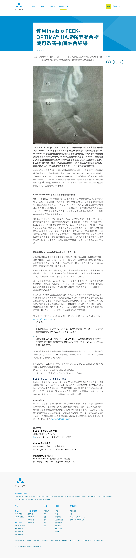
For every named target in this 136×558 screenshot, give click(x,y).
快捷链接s (74, 506)
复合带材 (30, 514)
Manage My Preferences (77, 517)
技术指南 (58, 526)
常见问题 (58, 517)
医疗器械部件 (19, 531)
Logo (20, 482)
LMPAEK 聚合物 (19, 517)
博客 (56, 511)
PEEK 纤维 (31, 517)
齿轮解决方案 (19, 528)
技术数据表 (58, 523)
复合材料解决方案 (20, 525)
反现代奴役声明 (55, 540)
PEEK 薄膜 (31, 523)
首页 (16, 17)
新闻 (21, 17)
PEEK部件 (18, 522)
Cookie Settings (98, 540)
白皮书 (57, 532)
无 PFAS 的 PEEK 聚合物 (77, 520)
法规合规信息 (59, 520)
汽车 (45, 514)
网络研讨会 (58, 529)
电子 (45, 517)
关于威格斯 (73, 511)
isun (35, 437)
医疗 (45, 526)
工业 (45, 523)
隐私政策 (36, 540)
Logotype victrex (19, 6)
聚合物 (17, 511)
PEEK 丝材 (31, 520)
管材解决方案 (19, 534)
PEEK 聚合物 (19, 514)
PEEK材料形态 (32, 511)
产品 (34, 6)
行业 (45, 506)
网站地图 (64, 540)
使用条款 (28, 540)
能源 (45, 520)
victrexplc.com (74, 540)
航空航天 (46, 511)
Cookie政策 (45, 540)
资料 (57, 506)
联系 (71, 514)
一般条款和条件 (19, 540)
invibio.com (86, 540)
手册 (56, 514)
